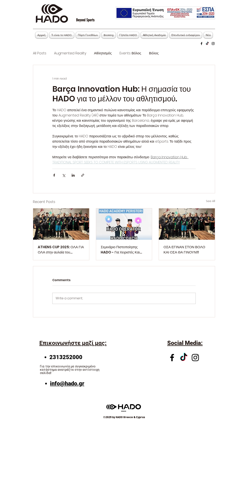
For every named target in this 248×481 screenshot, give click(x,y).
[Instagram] (213, 43)
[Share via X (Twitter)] (63, 175)
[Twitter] (207, 43)
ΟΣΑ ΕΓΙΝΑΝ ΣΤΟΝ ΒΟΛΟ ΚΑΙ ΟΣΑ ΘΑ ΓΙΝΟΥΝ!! (184, 250)
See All (210, 201)
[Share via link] (82, 175)
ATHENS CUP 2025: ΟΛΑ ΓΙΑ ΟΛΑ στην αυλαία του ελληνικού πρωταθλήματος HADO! (61, 250)
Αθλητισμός (103, 53)
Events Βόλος (130, 53)
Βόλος (154, 53)
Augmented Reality (70, 53)
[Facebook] (201, 43)
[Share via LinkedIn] (73, 175)
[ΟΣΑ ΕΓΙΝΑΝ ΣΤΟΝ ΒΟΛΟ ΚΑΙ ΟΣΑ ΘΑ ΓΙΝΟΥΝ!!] (187, 224)
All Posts (39, 53)
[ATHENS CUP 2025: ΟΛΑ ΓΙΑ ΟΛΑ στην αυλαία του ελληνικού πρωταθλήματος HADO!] (61, 224)
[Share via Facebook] (54, 175)
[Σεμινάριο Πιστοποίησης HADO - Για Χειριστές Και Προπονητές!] (124, 224)
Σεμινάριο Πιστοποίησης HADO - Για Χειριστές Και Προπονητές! (120, 250)
